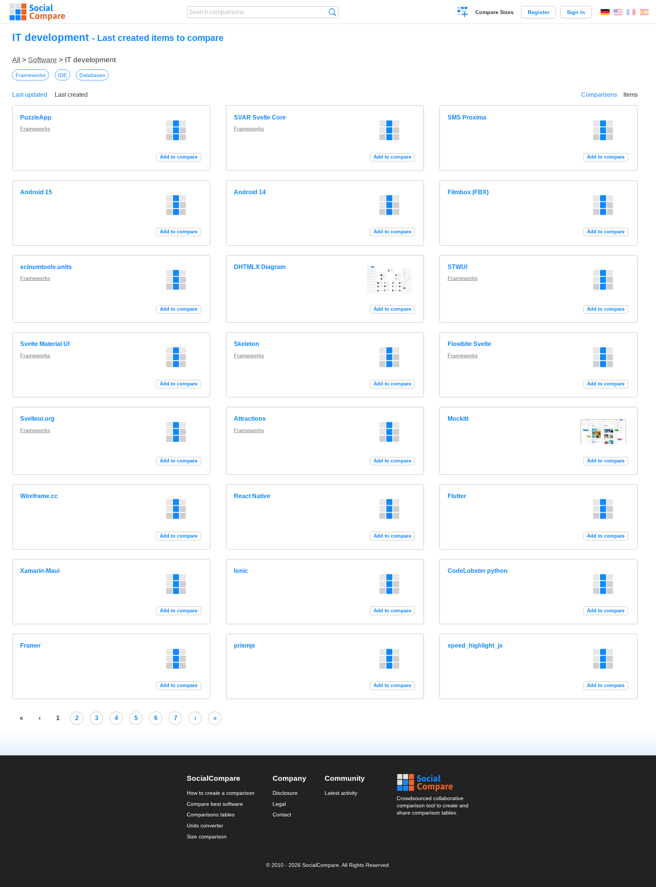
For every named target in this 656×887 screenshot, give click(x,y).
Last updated (29, 94)
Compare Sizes (494, 12)
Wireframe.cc (39, 496)
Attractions (250, 418)
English (618, 12)
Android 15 (36, 192)
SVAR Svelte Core (260, 117)
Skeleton (246, 344)
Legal (279, 804)
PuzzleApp (35, 117)
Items (630, 94)
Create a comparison (462, 13)
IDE (62, 75)
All (16, 60)
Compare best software (215, 804)
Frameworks (31, 75)
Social (433, 783)
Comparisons (599, 94)
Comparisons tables (211, 815)
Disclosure (285, 793)
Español (644, 12)
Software (42, 60)
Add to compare (178, 157)
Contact (282, 815)
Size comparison (207, 837)
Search (332, 12)
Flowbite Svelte (469, 344)
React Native (252, 496)
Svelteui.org (37, 418)
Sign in (576, 12)
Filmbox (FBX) (468, 192)
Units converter (205, 826)
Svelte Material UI (44, 344)
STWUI (457, 267)
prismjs (244, 645)
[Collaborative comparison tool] (37, 12)
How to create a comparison (220, 793)
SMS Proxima (467, 117)
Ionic (241, 571)
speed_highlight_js (475, 645)
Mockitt (458, 418)
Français (631, 12)
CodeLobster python (478, 571)
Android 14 (250, 192)
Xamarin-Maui (40, 571)
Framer (30, 645)
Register (538, 12)
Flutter (457, 496)
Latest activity (341, 793)
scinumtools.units (46, 267)
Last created (71, 94)
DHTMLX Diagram (259, 267)
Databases (92, 75)
